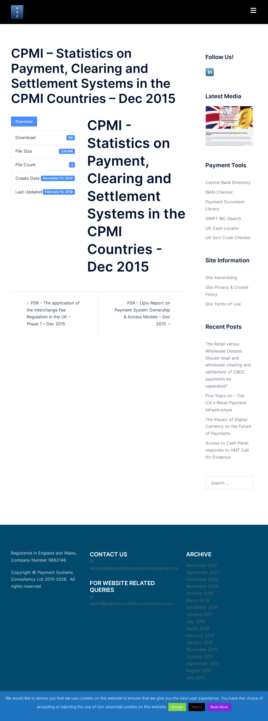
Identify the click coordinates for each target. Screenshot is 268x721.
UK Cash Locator (222, 228)
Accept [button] (177, 707)
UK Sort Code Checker (228, 237)
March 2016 (197, 628)
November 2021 (202, 565)
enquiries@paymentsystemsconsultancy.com (134, 568)
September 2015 (202, 663)
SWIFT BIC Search (223, 218)
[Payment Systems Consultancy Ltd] (17, 11)
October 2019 (199, 593)
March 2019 (197, 600)
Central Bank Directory (228, 182)
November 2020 (202, 586)
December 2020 (202, 579)
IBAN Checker (219, 192)
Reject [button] (197, 707)
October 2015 (199, 656)
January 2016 (199, 642)
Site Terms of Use (223, 304)
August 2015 (198, 670)
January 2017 (199, 614)
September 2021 (202, 572)
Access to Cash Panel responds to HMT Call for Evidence (227, 450)
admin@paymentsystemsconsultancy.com (131, 603)
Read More (219, 707)
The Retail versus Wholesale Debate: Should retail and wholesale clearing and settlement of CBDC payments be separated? (228, 365)
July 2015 (195, 677)
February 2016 (200, 635)
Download (24, 121)
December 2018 (201, 607)
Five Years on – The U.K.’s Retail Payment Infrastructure (225, 402)
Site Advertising (221, 277)
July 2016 (195, 621)
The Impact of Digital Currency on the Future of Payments (228, 426)
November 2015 (202, 649)
